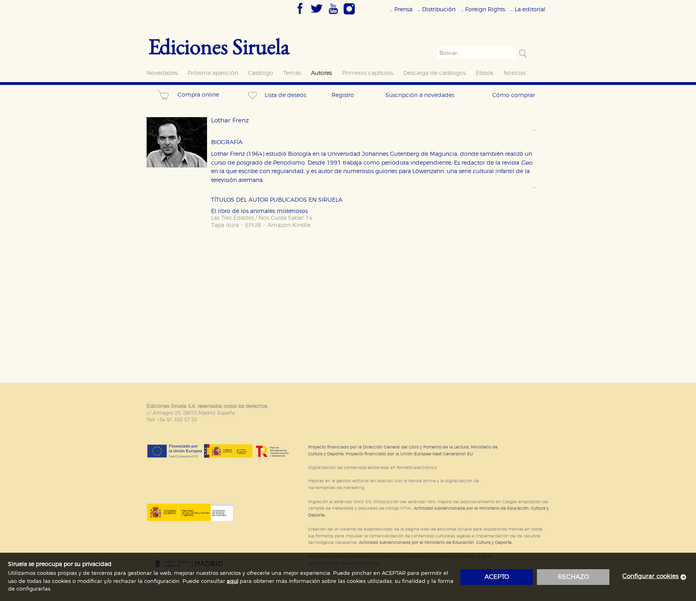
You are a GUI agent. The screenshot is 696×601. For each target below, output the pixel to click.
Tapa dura (225, 225)
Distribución (439, 9)
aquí (232, 581)
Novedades (162, 73)
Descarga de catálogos (434, 73)
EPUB (253, 225)
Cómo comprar (513, 95)
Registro (342, 95)
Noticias (514, 73)
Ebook (484, 73)
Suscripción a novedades (419, 95)
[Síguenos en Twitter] (316, 15)
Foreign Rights (485, 9)
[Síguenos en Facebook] (300, 15)
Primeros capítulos (367, 73)
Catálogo (260, 73)
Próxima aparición (213, 73)
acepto (497, 577)
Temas (292, 73)
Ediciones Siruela (219, 46)
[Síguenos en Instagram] (349, 15)
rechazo (573, 577)
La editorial (530, 9)
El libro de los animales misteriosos (259, 211)
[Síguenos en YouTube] (333, 15)
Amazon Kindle (289, 225)
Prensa (403, 9)
